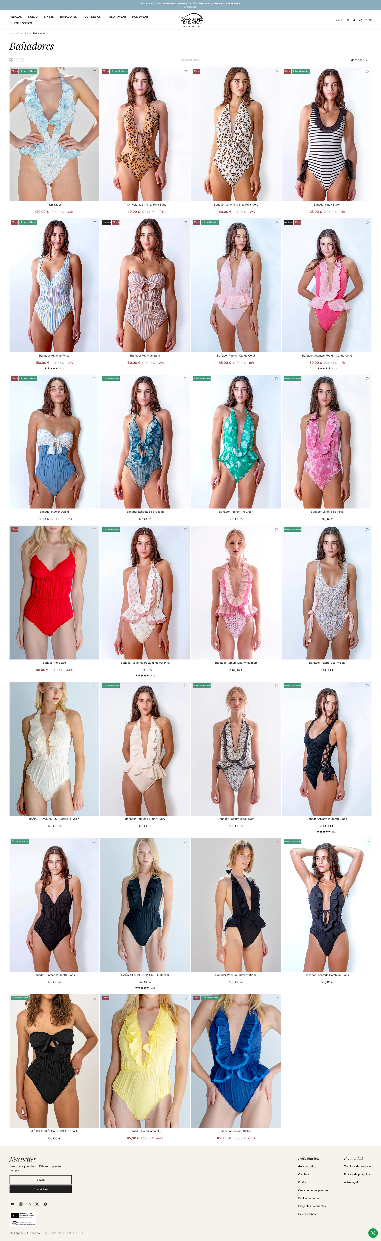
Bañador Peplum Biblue (236, 1131)
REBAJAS (16, 16)
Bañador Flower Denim (54, 511)
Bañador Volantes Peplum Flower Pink (145, 662)
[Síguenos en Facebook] (45, 1204)
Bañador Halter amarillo (145, 1131)
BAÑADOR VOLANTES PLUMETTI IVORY (54, 819)
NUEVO (33, 16)
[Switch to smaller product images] (17, 60)
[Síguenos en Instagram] (21, 1204)
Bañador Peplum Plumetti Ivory (145, 819)
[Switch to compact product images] (22, 60)
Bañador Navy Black (327, 204)
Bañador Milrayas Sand (145, 355)
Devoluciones (307, 1214)
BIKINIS (49, 16)
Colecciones (24, 33)
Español (338, 20)
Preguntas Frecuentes (312, 1206)
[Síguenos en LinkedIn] (29, 1204)
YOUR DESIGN (92, 16)
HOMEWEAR (140, 16)
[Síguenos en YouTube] (13, 1204)
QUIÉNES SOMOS (21, 23)
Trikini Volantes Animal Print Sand (145, 204)
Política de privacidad (357, 1174)
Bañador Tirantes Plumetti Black (54, 975)
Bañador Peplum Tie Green (236, 511)
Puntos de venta (308, 1198)
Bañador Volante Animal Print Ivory (236, 204)
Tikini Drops (54, 204)
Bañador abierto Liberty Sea (327, 662)
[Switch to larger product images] (11, 60)
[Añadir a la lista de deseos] (94, 71)
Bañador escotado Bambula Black (327, 975)
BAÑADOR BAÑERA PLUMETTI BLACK (54, 1131)
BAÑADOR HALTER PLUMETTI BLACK (145, 975)
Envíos (302, 1182)
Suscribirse (41, 1189)
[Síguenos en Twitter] (37, 1204)
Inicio (12, 33)
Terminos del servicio (357, 1166)
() (368, 19)
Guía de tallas (307, 1166)
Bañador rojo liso (54, 662)
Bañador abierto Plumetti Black (327, 819)
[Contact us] (373, 1233)
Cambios (303, 1174)
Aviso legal (351, 1182)
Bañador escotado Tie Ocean (145, 511)
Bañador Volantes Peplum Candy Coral (327, 355)
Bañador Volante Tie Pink (327, 511)
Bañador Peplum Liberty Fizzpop (236, 662)
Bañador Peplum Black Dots (236, 819)
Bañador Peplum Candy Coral (236, 355)
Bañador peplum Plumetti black (236, 975)
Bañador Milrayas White (54, 355)
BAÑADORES (68, 16)
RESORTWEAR (117, 16)
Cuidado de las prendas (313, 1190)
